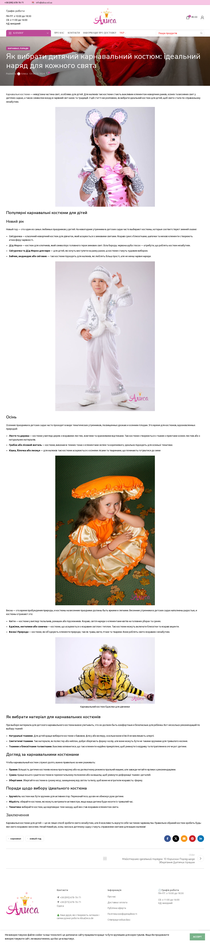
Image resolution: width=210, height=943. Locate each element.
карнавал (13, 48)
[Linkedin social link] (200, 838)
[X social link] (175, 838)
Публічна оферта (117, 908)
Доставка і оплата (117, 902)
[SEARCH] (201, 33)
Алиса (24, 73)
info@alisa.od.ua (44, 2)
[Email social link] (184, 838)
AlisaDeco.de (86, 918)
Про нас (112, 896)
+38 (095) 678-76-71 (70, 897)
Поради (24, 48)
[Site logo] (105, 17)
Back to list (105, 858)
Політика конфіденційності (122, 914)
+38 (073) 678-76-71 (70, 902)
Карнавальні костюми (18, 94)
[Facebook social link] (167, 838)
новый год (35, 838)
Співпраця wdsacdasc (119, 919)
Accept (197, 937)
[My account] (202, 17)
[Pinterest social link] (192, 838)
